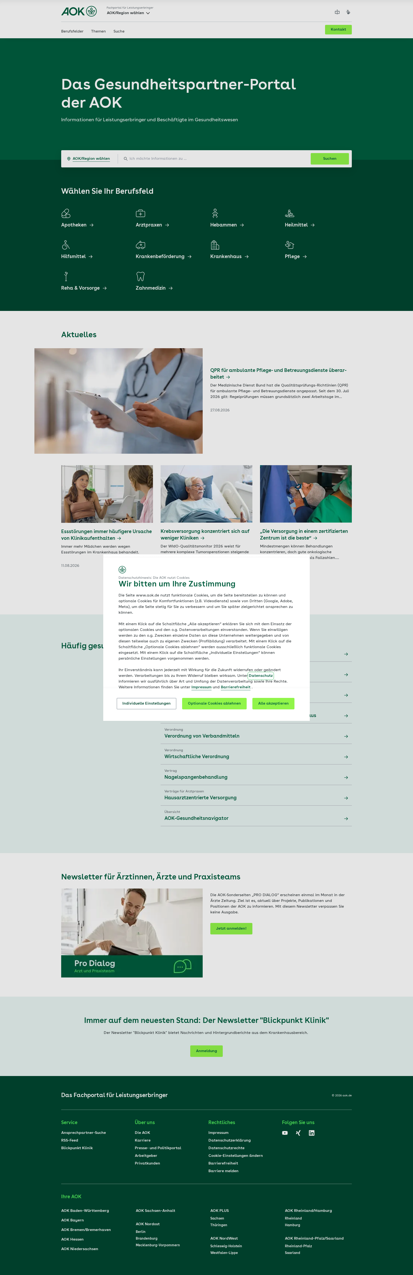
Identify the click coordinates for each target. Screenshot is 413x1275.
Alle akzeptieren (273, 704)
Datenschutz (261, 676)
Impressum (201, 687)
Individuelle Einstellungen (146, 704)
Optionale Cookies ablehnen (214, 704)
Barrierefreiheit (235, 687)
